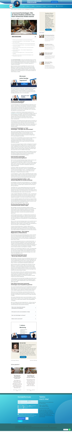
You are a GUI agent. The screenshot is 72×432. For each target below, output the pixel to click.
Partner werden (50, 6)
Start (23, 6)
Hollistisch (15, 9)
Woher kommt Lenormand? (17, 318)
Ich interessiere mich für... (22, 404)
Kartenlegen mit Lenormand (15, 113)
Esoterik (23, 9)
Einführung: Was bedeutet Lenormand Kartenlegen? (22, 39)
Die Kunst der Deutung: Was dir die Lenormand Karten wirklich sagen (23, 48)
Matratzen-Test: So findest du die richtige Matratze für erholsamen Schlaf (49, 53)
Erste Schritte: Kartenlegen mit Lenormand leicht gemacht (24, 43)
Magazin (33, 6)
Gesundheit (21, 406)
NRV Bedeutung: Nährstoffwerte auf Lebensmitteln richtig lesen (17, 377)
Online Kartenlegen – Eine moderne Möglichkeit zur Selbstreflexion (22, 50)
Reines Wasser (26, 405)
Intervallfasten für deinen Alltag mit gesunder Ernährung (31, 376)
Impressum (24, 426)
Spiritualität (19, 9)
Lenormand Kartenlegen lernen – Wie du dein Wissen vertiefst (23, 53)
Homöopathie (33, 405)
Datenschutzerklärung (18, 426)
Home (12, 9)
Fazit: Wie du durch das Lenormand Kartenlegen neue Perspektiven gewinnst (23, 55)
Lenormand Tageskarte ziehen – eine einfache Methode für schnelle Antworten (24, 46)
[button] (32, 33)
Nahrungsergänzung (28, 406)
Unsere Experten (38, 6)
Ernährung (21, 407)
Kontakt (44, 6)
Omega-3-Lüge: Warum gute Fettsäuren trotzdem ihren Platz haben (48, 63)
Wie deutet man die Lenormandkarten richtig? (21, 311)
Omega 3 (20, 405)
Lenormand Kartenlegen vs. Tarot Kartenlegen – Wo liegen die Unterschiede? (24, 42)
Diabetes (26, 407)
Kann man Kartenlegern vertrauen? (18, 315)
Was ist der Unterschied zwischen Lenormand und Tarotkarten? (18, 308)
